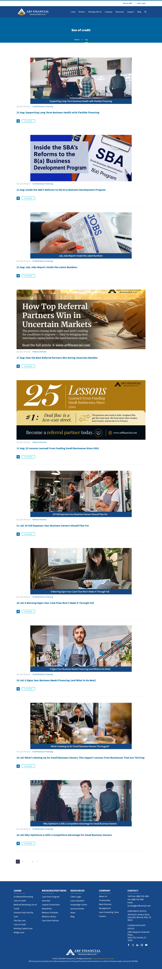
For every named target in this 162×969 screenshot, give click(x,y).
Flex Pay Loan (20, 920)
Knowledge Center (78, 904)
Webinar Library (49, 916)
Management (105, 908)
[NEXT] (37, 862)
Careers (102, 916)
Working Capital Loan (23, 928)
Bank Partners (105, 904)
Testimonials (104, 900)
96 (32, 862)
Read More (28, 121)
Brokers (82, 12)
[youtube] (146, 945)
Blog (139, 12)
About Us (103, 896)
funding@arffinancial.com (139, 905)
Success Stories (77, 908)
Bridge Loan (19, 932)
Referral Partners (40, 351)
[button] (18, 121)
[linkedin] (137, 945)
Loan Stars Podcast (50, 920)
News (72, 912)
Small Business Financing (43, 106)
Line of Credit (20, 924)
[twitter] (133, 945)
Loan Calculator (77, 900)
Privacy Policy (97, 958)
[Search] (145, 12)
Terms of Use (109, 958)
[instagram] (142, 945)
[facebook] (129, 945)
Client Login (141, 3)
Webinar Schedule (50, 912)
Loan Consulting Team (109, 912)
